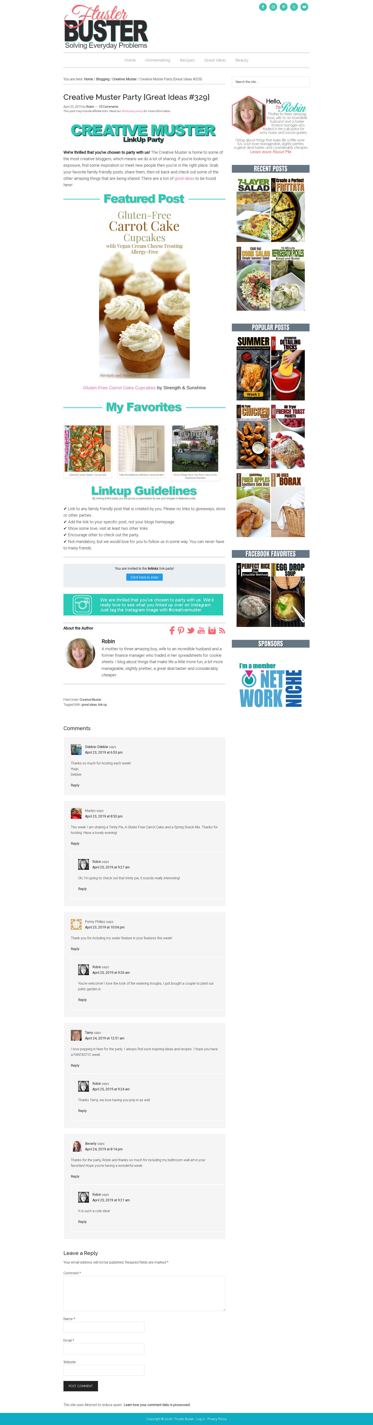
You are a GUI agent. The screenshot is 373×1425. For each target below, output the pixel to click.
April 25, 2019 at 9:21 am (111, 1200)
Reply (75, 785)
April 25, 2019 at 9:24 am (111, 1089)
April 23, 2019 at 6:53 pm (104, 752)
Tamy (89, 1033)
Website (69, 1362)
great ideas (184, 178)
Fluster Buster (106, 27)
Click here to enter (144, 577)
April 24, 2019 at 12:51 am (104, 1038)
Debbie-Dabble (96, 747)
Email (68, 1340)
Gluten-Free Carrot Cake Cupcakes (119, 387)
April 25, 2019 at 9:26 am (111, 973)
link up (102, 704)
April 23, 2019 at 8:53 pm (104, 816)
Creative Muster (90, 699)
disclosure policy (132, 111)
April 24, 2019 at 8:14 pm (104, 1149)
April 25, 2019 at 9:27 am (111, 867)
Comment (72, 1273)
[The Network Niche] (270, 716)
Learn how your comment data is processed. (157, 1405)
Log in (200, 1419)
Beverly (90, 1144)
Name (69, 1319)
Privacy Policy (217, 1419)
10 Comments (108, 106)
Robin (96, 862)
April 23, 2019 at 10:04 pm (105, 927)
